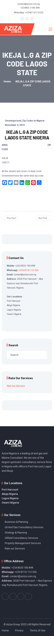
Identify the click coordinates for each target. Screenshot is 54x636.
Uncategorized (13, 120)
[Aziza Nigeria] (15, 29)
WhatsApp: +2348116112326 (28, 12)
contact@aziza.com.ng (23, 576)
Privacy (19, 630)
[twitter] (22, 19)
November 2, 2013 (15, 125)
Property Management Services (23, 543)
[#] (5, 596)
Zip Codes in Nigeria (33, 120)
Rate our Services (15, 548)
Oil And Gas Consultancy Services (24, 527)
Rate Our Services (16, 386)
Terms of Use (37, 630)
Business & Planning (16, 521)
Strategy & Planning (16, 532)
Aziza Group (13, 624)
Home (5, 630)
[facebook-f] (27, 19)
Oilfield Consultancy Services (21, 537)
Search (13, 345)
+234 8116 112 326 (28, 270)
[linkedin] (32, 19)
